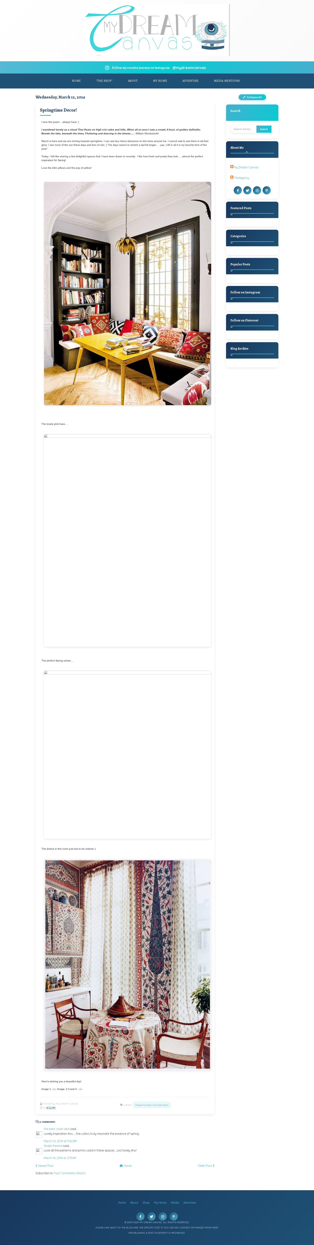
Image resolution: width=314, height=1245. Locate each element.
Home (76, 81)
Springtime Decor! (58, 110)
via (54, 1089)
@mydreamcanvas (189, 67)
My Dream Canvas (246, 167)
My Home (160, 81)
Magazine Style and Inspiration (151, 1105)
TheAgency (241, 178)
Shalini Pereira (53, 1146)
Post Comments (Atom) (69, 1173)
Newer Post (45, 1165)
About (133, 81)
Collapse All (254, 97)
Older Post (205, 1165)
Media (175, 1202)
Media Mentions (227, 81)
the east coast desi (57, 1129)
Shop (146, 1202)
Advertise (190, 81)
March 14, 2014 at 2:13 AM (60, 1158)
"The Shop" (104, 81)
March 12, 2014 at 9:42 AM (60, 1141)
